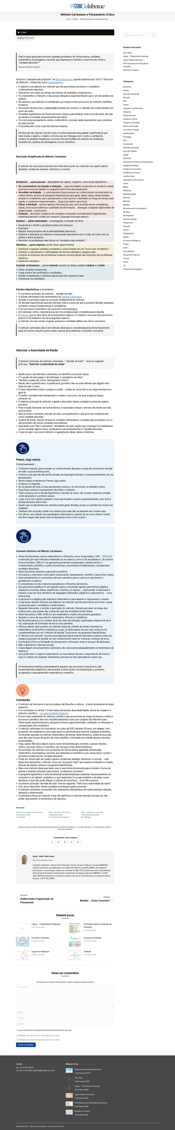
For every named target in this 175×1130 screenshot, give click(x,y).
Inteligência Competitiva (132, 169)
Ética (125, 140)
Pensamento (128, 223)
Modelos (126, 205)
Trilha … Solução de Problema (59, 812)
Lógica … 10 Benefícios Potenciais (46, 924)
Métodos (56, 827)
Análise (28, 827)
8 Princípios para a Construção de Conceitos (98, 925)
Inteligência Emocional (131, 173)
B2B (124, 101)
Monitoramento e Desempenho (135, 208)
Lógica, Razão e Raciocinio (133, 60)
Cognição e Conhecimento (133, 108)
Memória (126, 198)
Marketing (127, 190)
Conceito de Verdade (92, 938)
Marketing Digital (129, 194)
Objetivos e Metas (130, 219)
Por (84, 827)
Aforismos (127, 87)
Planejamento (128, 233)
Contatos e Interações (131, 123)
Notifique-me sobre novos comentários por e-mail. (39, 1035)
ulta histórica (61, 713)
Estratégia (127, 137)
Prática (126, 237)
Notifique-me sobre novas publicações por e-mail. (39, 1040)
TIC (124, 266)
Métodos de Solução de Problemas (29, 812)
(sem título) (127, 53)
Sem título (78, 1078)
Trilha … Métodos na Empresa (92, 812)
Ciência (34, 827)
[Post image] (22, 928)
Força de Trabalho (130, 151)
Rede (125, 248)
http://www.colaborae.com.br (43, 860)
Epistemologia (128, 133)
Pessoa (126, 230)
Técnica (126, 258)
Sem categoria (128, 251)
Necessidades (128, 216)
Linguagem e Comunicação (133, 180)
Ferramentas (128, 144)
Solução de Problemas (67, 827)
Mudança (126, 212)
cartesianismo (55, 82)
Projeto (126, 244)
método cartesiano (72, 296)
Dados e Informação (130, 126)
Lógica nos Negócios (40, 951)
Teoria (125, 262)
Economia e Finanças (131, 130)
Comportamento (129, 115)
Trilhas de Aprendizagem (132, 269)
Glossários (127, 158)
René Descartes (64, 79)
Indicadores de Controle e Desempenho (138, 162)
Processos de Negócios (132, 241)
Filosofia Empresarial (45, 827)
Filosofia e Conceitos (40, 938)
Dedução (87, 951)
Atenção (126, 98)
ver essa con (46, 713)
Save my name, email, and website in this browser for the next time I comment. (45, 1030)
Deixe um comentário (65, 829)
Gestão (126, 155)
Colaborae (127, 112)
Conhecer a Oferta (130, 119)
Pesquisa (126, 226)
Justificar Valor (129, 176)
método (24, 315)
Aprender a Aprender (131, 94)
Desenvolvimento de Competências (88, 1069)
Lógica (125, 183)
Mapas (125, 187)
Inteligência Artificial (130, 165)
